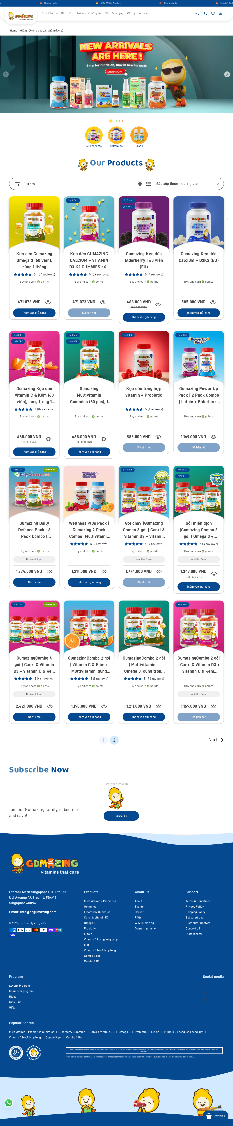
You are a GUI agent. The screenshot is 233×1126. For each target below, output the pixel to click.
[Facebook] (204, 984)
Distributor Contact (198, 923)
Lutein (88, 934)
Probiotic (90, 928)
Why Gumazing (144, 923)
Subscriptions (194, 917)
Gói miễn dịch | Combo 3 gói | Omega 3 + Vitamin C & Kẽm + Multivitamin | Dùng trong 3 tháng (199, 530)
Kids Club (15, 1002)
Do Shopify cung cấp (33, 923)
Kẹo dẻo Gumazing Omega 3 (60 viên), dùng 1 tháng (34, 260)
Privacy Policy (195, 906)
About (138, 901)
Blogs (12, 996)
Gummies (116, 145)
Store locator (194, 934)
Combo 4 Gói (92, 961)
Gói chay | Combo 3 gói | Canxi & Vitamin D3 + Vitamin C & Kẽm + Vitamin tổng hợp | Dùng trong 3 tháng (144, 530)
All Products (94, 145)
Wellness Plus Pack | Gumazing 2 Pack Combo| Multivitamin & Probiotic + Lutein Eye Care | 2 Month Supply (89, 530)
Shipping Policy (196, 912)
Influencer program (21, 991)
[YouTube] (204, 994)
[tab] (110, 121)
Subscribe (121, 816)
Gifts (12, 1007)
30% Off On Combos (92, 3)
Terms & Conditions (198, 901)
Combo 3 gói (92, 955)
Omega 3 (89, 923)
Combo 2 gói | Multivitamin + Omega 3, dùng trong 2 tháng (144, 665)
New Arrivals (32, 3)
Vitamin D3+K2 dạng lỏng (100, 950)
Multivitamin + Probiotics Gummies (31, 1032)
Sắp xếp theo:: (167, 183)
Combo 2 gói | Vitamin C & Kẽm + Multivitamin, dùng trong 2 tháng (89, 665)
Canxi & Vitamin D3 (96, 917)
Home (13, 30)
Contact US (193, 928)
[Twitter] (205, 999)
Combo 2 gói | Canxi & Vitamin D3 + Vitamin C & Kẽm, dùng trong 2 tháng (198, 665)
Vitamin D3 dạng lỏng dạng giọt (183, 1032)
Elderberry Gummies (97, 912)
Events (139, 906)
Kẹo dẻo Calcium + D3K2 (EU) (199, 257)
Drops (139, 145)
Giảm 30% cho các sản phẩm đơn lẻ (41, 30)
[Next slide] (227, 74)
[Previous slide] (6, 74)
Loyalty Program (19, 985)
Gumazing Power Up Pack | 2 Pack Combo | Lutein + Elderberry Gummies (198, 395)
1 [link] (103, 740)
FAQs (138, 917)
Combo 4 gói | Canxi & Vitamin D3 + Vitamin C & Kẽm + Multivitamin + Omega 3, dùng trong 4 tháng (34, 665)
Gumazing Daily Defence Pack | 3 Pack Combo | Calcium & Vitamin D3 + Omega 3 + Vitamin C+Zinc (34, 530)
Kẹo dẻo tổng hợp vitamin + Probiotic (143, 391)
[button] (49, 13)
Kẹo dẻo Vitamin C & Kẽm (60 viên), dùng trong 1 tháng (34, 395)
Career (139, 912)
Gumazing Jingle (145, 928)
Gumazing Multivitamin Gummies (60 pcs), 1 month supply (89, 395)
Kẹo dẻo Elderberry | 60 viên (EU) (144, 260)
